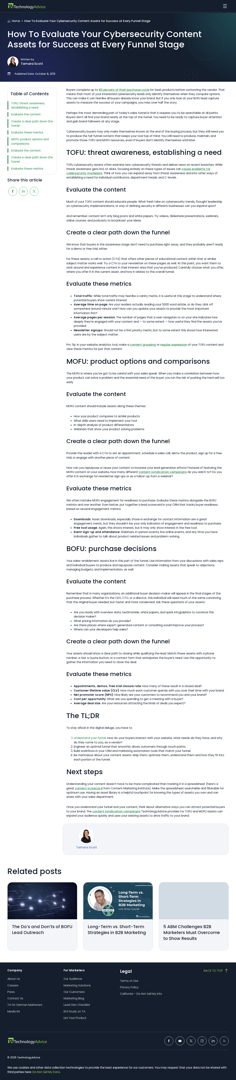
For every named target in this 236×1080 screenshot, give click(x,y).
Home (16, 21)
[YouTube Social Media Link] (180, 1040)
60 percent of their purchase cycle (124, 90)
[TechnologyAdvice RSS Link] (224, 1040)
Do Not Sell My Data (46, 1072)
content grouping (143, 345)
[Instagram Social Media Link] (202, 1040)
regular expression (173, 345)
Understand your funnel (90, 738)
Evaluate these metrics (27, 132)
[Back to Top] (216, 970)
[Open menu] (224, 6)
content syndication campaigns (163, 472)
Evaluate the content (26, 114)
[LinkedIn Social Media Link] (213, 1040)
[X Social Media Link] (191, 1040)
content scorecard (89, 788)
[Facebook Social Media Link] (168, 1040)
